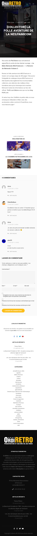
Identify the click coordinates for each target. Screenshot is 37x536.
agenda (18, 373)
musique (18, 404)
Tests (18, 421)
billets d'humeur (18, 374)
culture (18, 378)
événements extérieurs (18, 386)
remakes (18, 416)
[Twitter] (20, 336)
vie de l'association (18, 423)
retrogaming (18, 417)
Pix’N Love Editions (13, 90)
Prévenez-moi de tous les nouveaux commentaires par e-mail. (18, 301)
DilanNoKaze (12, 202)
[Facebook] (14, 336)
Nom (3, 285)
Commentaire (6, 269)
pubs (18, 414)
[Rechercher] (30, 4)
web (18, 425)
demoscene (18, 382)
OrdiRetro (18, 410)
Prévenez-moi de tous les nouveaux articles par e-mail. (16, 305)
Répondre (13, 195)
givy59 (10, 240)
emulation (18, 384)
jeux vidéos (19, 397)
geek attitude (18, 389)
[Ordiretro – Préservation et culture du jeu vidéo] (11, 4)
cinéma (18, 376)
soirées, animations (18, 419)
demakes (18, 380)
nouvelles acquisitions (18, 408)
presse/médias (19, 412)
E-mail (15, 285)
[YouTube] (23, 336)
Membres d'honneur (18, 402)
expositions (18, 388)
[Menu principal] (33, 4)
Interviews (18, 395)
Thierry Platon (18, 346)
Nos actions (18, 406)
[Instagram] (17, 336)
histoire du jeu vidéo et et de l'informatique (18, 391)
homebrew (18, 393)
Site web (26, 285)
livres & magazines (18, 399)
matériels (18, 401)
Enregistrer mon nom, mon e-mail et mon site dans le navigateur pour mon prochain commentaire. (17, 295)
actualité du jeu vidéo (18, 371)
